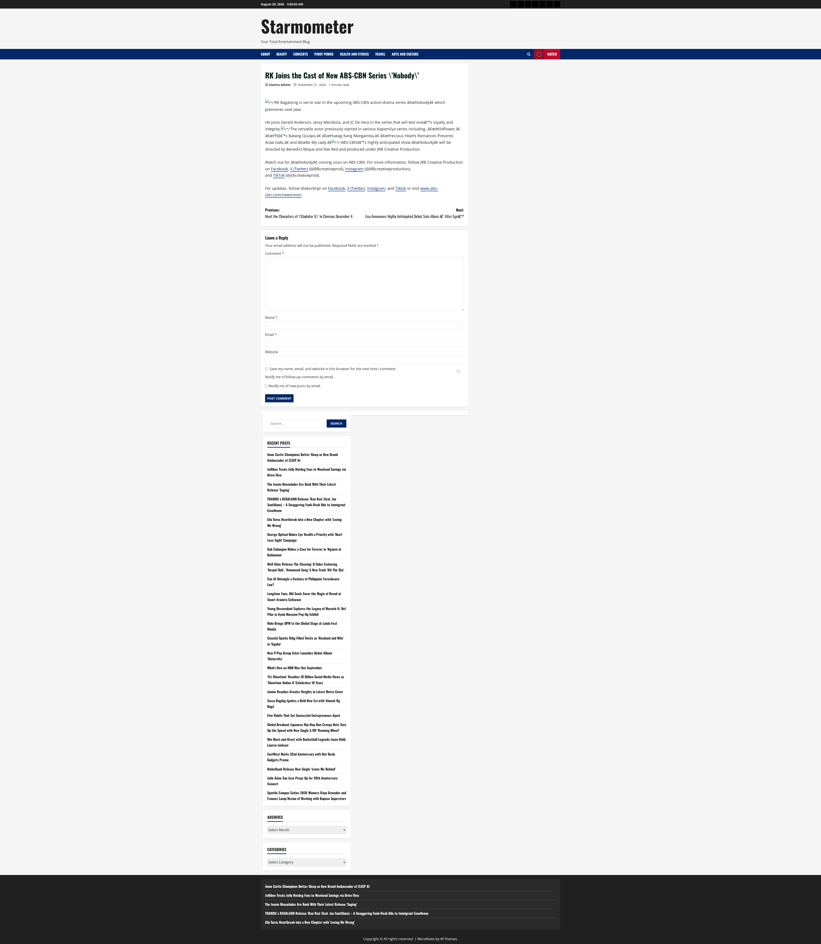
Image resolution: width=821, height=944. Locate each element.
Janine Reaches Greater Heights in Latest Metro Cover (305, 691)
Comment (274, 253)
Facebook (279, 168)
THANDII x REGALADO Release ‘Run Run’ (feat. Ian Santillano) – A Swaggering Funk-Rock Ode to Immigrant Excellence (306, 505)
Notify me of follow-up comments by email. (299, 377)
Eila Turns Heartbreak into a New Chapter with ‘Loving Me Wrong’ (310, 922)
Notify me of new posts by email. (295, 386)
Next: (414, 213)
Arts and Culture (405, 54)
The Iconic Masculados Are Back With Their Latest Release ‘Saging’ (311, 904)
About (265, 54)
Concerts (300, 54)
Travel (380, 54)
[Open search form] (528, 54)
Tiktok (400, 188)
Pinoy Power (324, 54)
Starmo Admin (280, 85)
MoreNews (426, 939)
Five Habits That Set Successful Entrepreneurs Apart (303, 715)
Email (271, 334)
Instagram (354, 168)
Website (271, 352)
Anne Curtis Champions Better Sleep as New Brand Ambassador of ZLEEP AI (317, 886)
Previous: (309, 213)
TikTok (279, 175)
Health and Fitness (354, 54)
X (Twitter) (299, 168)
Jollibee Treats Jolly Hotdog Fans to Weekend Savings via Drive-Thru (312, 895)
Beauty (281, 54)
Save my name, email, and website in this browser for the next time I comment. (333, 368)
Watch (552, 54)
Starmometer (307, 25)
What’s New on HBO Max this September (294, 668)
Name (271, 317)
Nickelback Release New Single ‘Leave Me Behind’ (301, 769)
